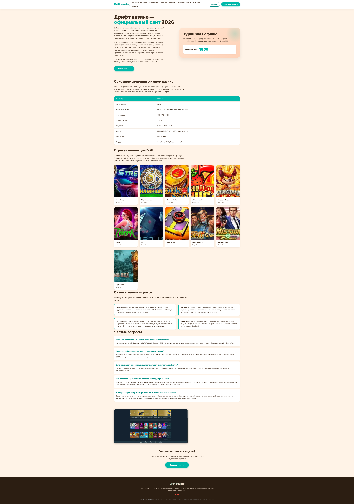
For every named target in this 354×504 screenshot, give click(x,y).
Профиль (214, 4)
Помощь (135, 6)
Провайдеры (153, 2)
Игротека (164, 2)
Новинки (172, 2)
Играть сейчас (124, 69)
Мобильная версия (184, 2)
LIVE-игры (196, 2)
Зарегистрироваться (231, 4)
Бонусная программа (139, 2)
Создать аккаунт (177, 465)
